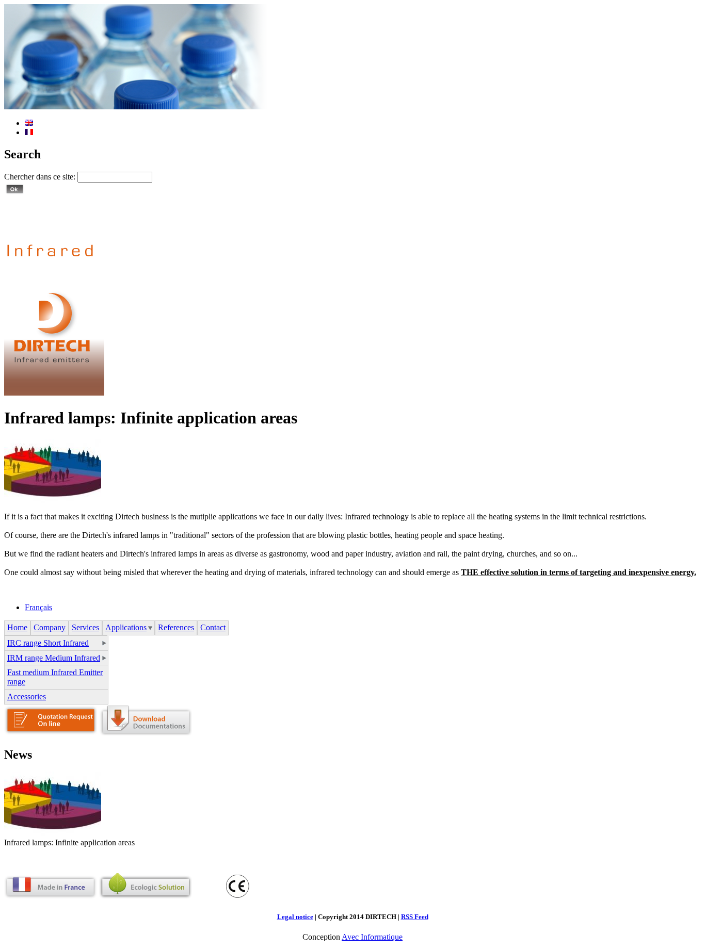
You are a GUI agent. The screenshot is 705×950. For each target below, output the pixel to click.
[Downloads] (145, 732)
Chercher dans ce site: (40, 176)
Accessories (26, 696)
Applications (126, 627)
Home (17, 627)
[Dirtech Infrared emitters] (54, 392)
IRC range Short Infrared (48, 642)
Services (85, 627)
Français (38, 607)
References (176, 627)
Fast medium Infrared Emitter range (55, 677)
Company (50, 627)
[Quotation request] (50, 732)
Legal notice (295, 917)
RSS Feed (414, 917)
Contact (213, 627)
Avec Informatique (372, 936)
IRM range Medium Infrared (53, 657)
